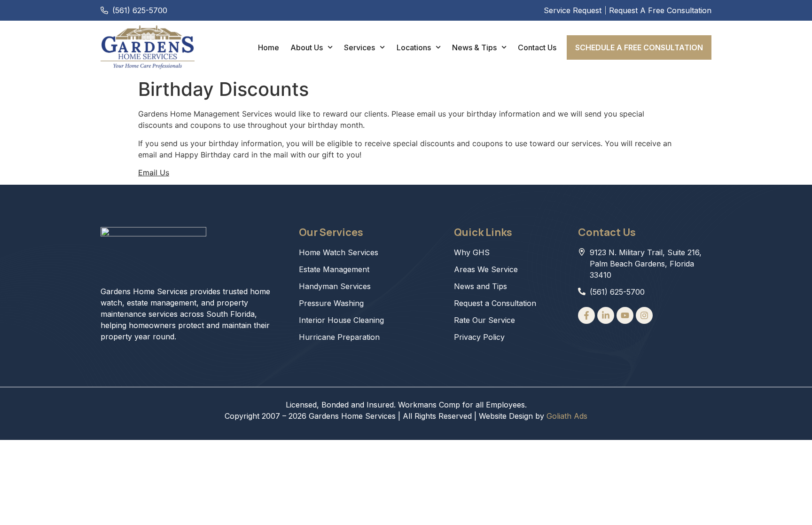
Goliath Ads (567, 416)
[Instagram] (644, 315)
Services (359, 47)
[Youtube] (625, 315)
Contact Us (537, 47)
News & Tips (474, 47)
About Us (306, 47)
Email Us (153, 172)
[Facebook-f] (586, 315)
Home (268, 47)
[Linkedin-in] (605, 315)
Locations (414, 47)
